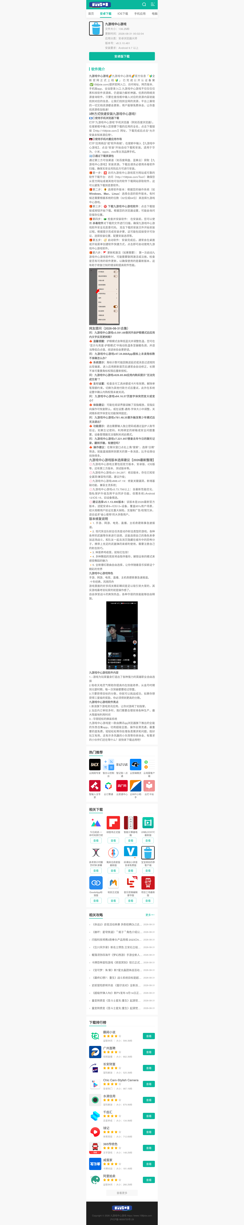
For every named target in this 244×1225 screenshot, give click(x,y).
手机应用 (140, 13)
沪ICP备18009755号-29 (122, 1219)
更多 (148, 915)
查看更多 (122, 1193)
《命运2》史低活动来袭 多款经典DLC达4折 (117, 924)
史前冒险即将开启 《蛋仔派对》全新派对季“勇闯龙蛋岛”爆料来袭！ (117, 985)
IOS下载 (123, 13)
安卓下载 (105, 13)
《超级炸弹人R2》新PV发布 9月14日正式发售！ (117, 993)
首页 (91, 13)
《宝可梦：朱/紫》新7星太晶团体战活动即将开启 (117, 970)
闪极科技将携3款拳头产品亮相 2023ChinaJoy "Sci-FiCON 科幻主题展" (117, 939)
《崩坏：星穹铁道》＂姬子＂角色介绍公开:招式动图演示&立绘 (117, 932)
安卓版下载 (122, 56)
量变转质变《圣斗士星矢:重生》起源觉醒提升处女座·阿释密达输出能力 (117, 1000)
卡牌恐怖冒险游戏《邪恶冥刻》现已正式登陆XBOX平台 (117, 962)
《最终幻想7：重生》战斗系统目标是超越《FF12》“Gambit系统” (117, 978)
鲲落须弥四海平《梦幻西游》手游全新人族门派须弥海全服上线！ (117, 955)
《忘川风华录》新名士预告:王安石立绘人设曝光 (117, 947)
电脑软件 (157, 13)
